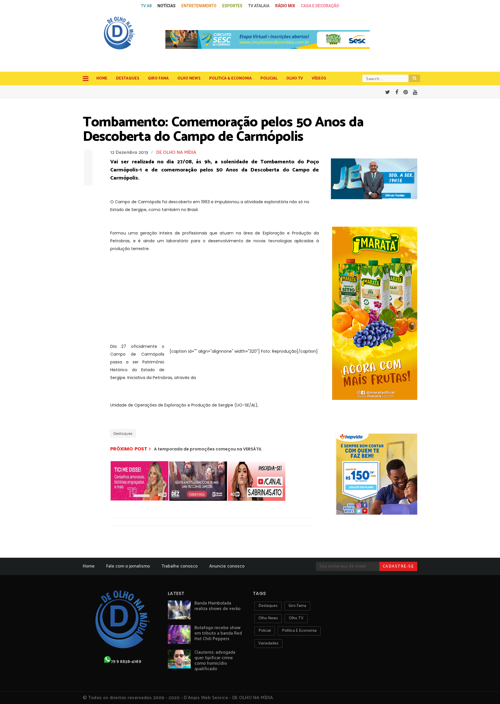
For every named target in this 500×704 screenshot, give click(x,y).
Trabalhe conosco (179, 566)
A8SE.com (127, 5)
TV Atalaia (258, 5)
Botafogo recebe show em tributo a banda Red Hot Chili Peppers (218, 633)
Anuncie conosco (227, 566)
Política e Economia (299, 630)
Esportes (232, 5)
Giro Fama (158, 78)
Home (101, 78)
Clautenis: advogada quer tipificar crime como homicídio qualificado (214, 660)
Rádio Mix (285, 5)
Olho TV (296, 618)
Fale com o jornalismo (128, 566)
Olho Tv (294, 78)
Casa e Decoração (320, 5)
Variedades (268, 643)
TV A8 (146, 5)
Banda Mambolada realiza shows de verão (217, 606)
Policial (268, 78)
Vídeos (319, 78)
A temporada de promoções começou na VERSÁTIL (208, 449)
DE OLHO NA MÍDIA (176, 152)
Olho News (189, 78)
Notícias (166, 5)
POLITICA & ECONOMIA (230, 78)
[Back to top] (485, 690)
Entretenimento (198, 5)
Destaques (127, 78)
